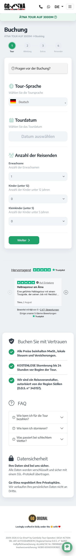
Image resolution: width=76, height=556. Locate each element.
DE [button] (57, 6)
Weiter (22, 240)
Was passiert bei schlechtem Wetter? (34, 439)
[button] (38, 17)
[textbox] (38, 102)
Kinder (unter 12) (19, 185)
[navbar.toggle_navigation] (70, 6)
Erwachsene (16, 163)
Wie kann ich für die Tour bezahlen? (32, 417)
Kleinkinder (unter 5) (21, 208)
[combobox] (38, 102)
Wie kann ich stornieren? (32, 428)
